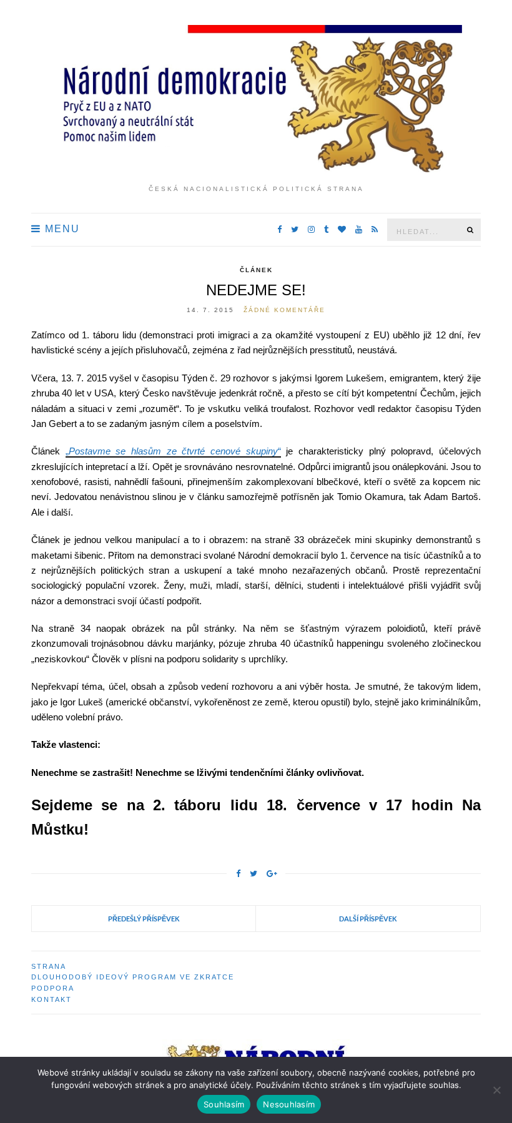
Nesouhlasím (289, 1104)
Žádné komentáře (284, 309)
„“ (173, 451)
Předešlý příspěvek (144, 919)
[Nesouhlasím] (496, 1090)
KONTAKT (51, 999)
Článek (256, 270)
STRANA (48, 966)
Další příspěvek (368, 919)
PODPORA (52, 988)
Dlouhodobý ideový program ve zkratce (132, 977)
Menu (60, 228)
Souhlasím (224, 1104)
